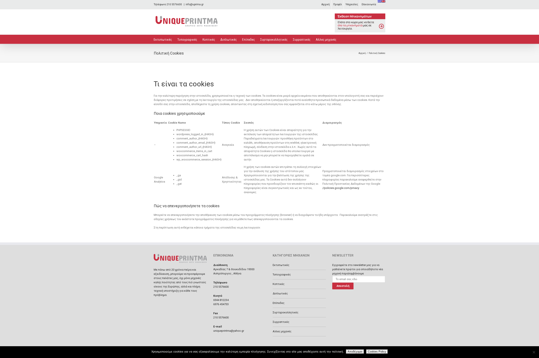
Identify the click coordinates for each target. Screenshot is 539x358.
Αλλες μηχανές (326, 39)
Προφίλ (337, 4)
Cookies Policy (377, 351)
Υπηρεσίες (352, 4)
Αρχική (325, 4)
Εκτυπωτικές (163, 39)
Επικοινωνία (369, 4)
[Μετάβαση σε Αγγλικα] (383, 1)
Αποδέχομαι (355, 351)
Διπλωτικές (228, 39)
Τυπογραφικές (187, 39)
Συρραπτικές (302, 39)
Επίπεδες (248, 39)
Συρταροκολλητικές (274, 39)
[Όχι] (534, 352)
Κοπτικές (209, 39)
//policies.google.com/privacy (340, 188)
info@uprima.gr (195, 4)
